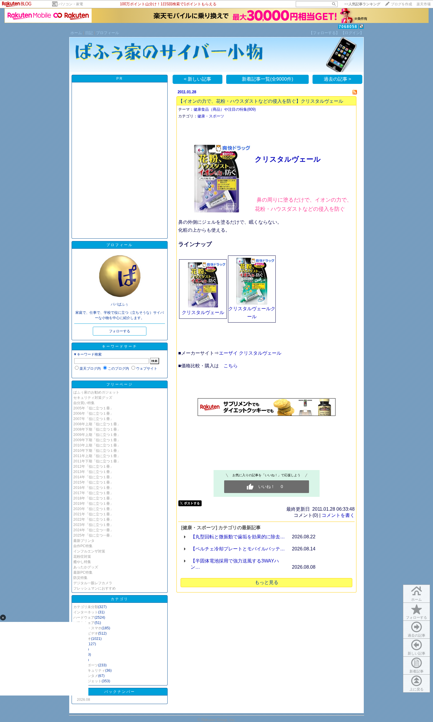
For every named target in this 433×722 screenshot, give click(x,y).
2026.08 (83, 700)
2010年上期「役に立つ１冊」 (96, 445)
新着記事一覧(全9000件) (267, 79)
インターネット (85, 612)
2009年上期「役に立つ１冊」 (96, 435)
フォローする (416, 617)
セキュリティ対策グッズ (92, 398)
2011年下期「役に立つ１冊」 (96, 461)
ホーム (76, 33)
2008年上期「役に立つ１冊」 (96, 424)
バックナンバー (119, 692)
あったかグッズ (85, 567)
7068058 (348, 26)
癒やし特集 (82, 562)
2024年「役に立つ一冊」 (93, 530)
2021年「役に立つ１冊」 (93, 514)
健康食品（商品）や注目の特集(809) (225, 109)
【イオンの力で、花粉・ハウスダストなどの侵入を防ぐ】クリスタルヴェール (260, 101)
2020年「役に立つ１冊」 (93, 509)
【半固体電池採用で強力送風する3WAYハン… (235, 564)
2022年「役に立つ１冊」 (93, 519)
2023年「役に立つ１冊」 (93, 525)
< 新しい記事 (197, 79)
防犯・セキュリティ (89, 670)
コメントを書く (338, 515)
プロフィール (107, 33)
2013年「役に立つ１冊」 (93, 472)
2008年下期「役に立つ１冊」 (96, 429)
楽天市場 (424, 4)
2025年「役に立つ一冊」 (93, 535)
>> (362, 4)
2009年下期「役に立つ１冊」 (96, 440)
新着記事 (416, 671)
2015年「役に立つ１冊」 (93, 482)
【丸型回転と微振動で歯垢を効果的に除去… (238, 536)
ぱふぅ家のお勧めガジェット (96, 392)
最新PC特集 (82, 572)
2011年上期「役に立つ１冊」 (96, 456)
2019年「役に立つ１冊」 (93, 504)
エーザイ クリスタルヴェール (250, 353)
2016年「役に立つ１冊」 (93, 488)
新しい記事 (416, 653)
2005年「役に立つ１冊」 (93, 408)
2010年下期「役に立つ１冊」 (96, 451)
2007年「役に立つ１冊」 (93, 419)
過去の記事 (416, 635)
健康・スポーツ (210, 116)
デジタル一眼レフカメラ (92, 583)
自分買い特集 (84, 403)
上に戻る (416, 689)
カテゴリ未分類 (85, 607)
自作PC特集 (82, 546)
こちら (231, 365)
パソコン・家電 (70, 4)
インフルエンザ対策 (89, 551)
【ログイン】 (352, 33)
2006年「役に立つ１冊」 (93, 413)
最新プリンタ (84, 541)
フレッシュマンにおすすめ (94, 588)
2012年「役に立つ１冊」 (93, 466)
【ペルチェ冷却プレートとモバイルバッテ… (238, 548)
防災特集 (80, 578)
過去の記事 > (337, 79)
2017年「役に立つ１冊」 (93, 493)
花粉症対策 (82, 557)
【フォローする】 (324, 33)
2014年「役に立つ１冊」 (93, 477)
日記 (89, 33)
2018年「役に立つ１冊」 (93, 498)
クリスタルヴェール (288, 159)
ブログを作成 (401, 4)
